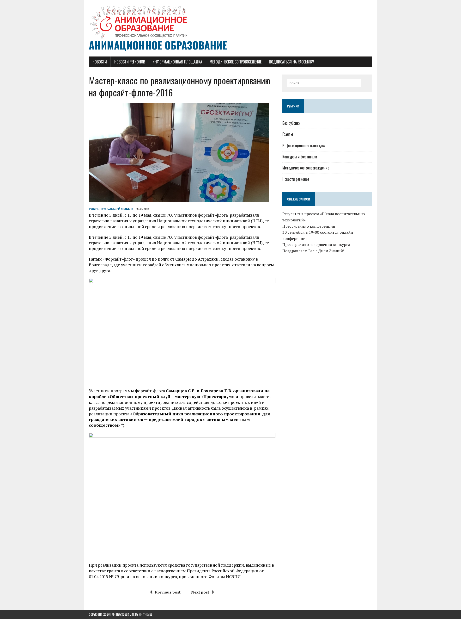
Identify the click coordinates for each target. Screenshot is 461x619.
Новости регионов (129, 62)
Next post (200, 592)
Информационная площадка (177, 62)
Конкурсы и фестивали (299, 157)
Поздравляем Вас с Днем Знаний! (313, 250)
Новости (99, 62)
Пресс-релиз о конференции (308, 226)
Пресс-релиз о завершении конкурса (316, 244)
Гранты (287, 134)
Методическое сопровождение (235, 62)
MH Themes (145, 614)
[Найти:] (324, 82)
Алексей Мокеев (120, 209)
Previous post (168, 592)
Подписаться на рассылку (291, 62)
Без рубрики (291, 123)
